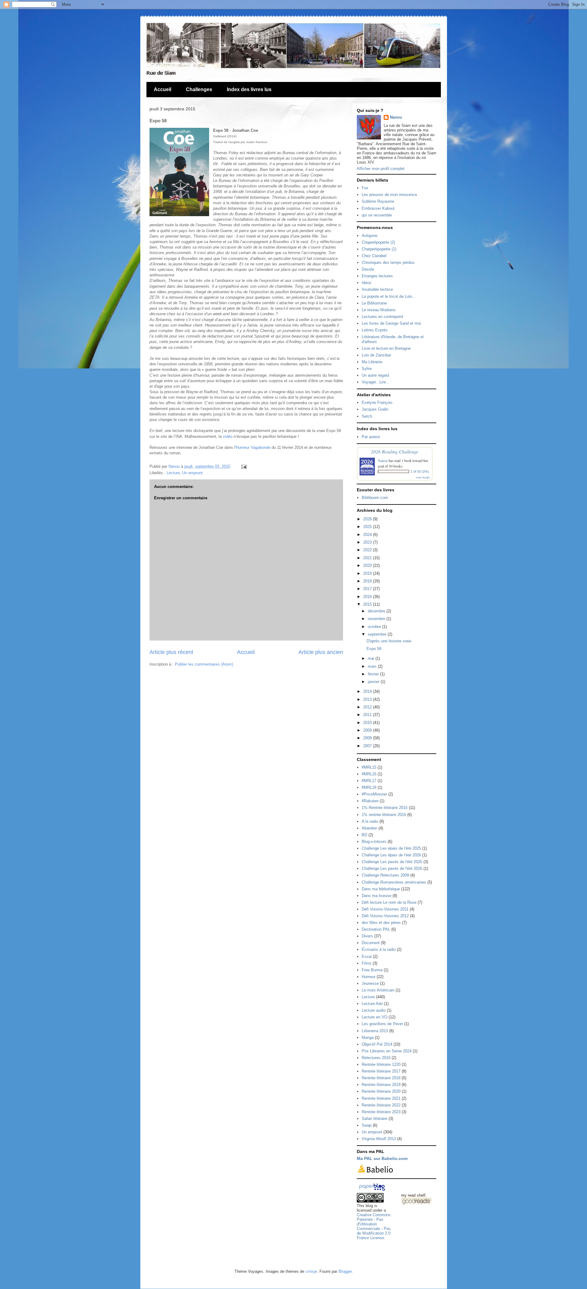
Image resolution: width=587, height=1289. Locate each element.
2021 (368, 558)
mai (371, 658)
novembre (377, 618)
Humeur (368, 976)
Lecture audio (374, 1010)
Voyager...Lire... (375, 382)
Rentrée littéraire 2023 (381, 1112)
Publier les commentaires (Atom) (204, 664)
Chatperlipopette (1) (379, 249)
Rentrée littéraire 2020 (381, 1091)
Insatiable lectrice (377, 289)
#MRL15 (369, 767)
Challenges (199, 89)
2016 (368, 596)
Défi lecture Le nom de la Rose (389, 902)
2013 (368, 699)
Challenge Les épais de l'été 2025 (391, 848)
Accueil (162, 89)
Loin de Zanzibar (376, 355)
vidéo (227, 436)
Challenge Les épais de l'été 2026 (391, 855)
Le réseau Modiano (378, 310)
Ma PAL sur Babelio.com (382, 1158)
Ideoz (366, 282)
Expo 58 (374, 648)
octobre (375, 626)
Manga (368, 1037)
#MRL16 (369, 774)
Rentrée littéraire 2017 (381, 1071)
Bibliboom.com (375, 497)
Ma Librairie (372, 362)
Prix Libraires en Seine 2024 (387, 1051)
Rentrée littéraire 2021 (381, 1098)
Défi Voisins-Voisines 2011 (385, 909)
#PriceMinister (374, 794)
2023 (368, 542)
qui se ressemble (377, 215)
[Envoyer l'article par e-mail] (243, 466)
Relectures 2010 (376, 1057)
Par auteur (371, 436)
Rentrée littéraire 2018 (381, 1078)
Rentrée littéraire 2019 (381, 1084)
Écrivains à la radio (379, 949)
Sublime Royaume (378, 201)
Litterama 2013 (375, 1031)
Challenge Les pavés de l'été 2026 (392, 868)
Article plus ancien (320, 652)
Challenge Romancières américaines (394, 882)
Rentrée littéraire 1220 (381, 1064)
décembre (377, 611)
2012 (368, 707)
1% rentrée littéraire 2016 (384, 814)
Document (371, 942)
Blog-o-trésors (374, 841)
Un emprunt (192, 473)
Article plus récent (171, 652)
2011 (368, 714)
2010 (368, 722)
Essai (367, 956)
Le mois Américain (378, 990)
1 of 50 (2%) (420, 471)
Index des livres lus (249, 89)
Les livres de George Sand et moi (391, 323)
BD (364, 835)
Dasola (368, 269)
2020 (368, 565)
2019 (368, 573)
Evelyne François (377, 402)
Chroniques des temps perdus (388, 262)
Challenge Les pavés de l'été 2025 (392, 861)
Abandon (369, 828)
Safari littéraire (374, 1118)
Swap (366, 1125)
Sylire (367, 368)
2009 (368, 730)
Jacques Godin (375, 409)
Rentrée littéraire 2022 (381, 1105)
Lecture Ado (372, 1003)
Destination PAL (376, 929)
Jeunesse (370, 983)
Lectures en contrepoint (382, 316)
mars (373, 666)
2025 (368, 526)
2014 (368, 691)
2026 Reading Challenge (394, 451)
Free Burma (372, 970)
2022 (368, 550)
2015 (368, 604)
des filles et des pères (381, 922)
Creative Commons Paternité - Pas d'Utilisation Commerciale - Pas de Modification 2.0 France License (374, 1226)
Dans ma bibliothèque (381, 889)
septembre (378, 634)
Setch (367, 416)
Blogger (345, 1271)
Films (366, 963)
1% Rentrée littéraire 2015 (385, 807)
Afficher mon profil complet (380, 168)
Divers (367, 936)
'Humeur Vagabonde (252, 447)
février (374, 674)
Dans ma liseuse (376, 895)
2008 (368, 738)
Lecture (173, 473)
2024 (368, 534)
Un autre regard (375, 375)
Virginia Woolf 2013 (379, 1138)
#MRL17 (369, 780)
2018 (368, 581)
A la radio (370, 821)
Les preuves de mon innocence (389, 194)
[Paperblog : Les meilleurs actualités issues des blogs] (372, 1190)
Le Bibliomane (374, 303)
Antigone (369, 235)
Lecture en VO (374, 1017)
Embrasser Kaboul (378, 208)
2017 (368, 588)
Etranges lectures (377, 276)
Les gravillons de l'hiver (382, 1023)
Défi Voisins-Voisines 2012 (385, 916)
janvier (374, 681)
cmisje (311, 1271)
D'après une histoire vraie (389, 641)
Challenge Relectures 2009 (385, 875)
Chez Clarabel (374, 255)
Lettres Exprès (375, 330)
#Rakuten (370, 801)
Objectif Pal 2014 (377, 1044)
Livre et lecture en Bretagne (386, 348)
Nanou (396, 117)
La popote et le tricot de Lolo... (389, 296)
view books (423, 477)
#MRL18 (369, 787)
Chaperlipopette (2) (378, 242)
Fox (365, 188)
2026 (368, 519)
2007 (368, 746)
